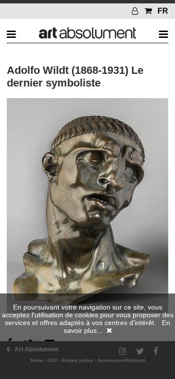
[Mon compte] (136, 11)
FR (163, 11)
